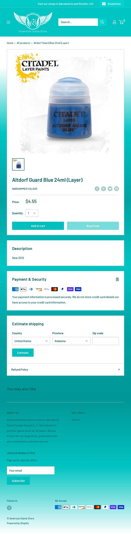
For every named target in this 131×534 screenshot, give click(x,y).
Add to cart (38, 225)
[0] (121, 22)
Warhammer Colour (24, 188)
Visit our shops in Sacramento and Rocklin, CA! (65, 3)
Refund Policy (19, 369)
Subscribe (18, 480)
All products (23, 42)
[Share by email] (116, 188)
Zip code (97, 333)
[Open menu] (8, 22)
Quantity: (18, 213)
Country (17, 333)
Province (57, 333)
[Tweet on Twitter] (110, 188)
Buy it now (93, 225)
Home (10, 42)
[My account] (114, 22)
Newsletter (114, 3)
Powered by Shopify (18, 523)
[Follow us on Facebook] (9, 507)
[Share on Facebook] (97, 188)
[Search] (102, 22)
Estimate (22, 352)
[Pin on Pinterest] (103, 188)
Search (75, 419)
